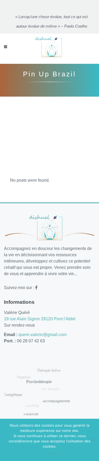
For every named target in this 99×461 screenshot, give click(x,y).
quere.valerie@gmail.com (42, 334)
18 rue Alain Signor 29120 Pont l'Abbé (40, 319)
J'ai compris (49, 453)
